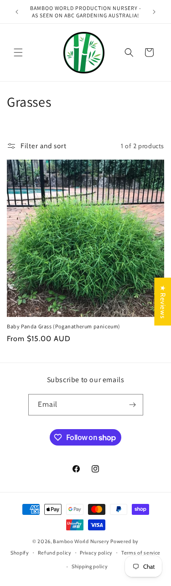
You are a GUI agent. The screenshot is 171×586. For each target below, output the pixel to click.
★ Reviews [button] (163, 301)
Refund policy (55, 553)
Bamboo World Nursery (81, 541)
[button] (18, 52)
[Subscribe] (133, 404)
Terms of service (141, 553)
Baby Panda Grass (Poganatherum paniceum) (63, 326)
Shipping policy (90, 566)
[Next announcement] (154, 12)
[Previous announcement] (17, 12)
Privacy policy (96, 553)
